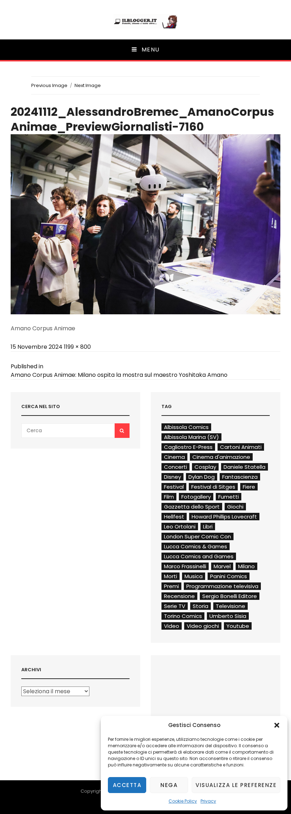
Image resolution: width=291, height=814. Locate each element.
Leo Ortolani (180, 526)
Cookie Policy (183, 801)
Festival (174, 486)
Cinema (174, 457)
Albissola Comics (186, 427)
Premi (171, 586)
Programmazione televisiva (222, 586)
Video (171, 626)
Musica (194, 576)
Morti (170, 576)
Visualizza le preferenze (236, 785)
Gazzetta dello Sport (192, 506)
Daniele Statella (244, 467)
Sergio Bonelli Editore (229, 596)
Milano (246, 566)
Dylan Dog (201, 477)
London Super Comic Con (197, 536)
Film (169, 496)
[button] (276, 725)
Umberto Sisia (227, 616)
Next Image (88, 85)
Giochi (235, 506)
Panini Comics (228, 576)
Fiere (249, 486)
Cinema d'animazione (221, 457)
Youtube (237, 626)
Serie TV (174, 606)
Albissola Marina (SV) (191, 437)
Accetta (127, 785)
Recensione (179, 596)
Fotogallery (196, 496)
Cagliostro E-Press (188, 447)
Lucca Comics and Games (199, 556)
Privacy (208, 801)
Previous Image (49, 85)
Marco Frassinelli (185, 566)
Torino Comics (183, 616)
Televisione (230, 606)
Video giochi (203, 626)
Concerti (175, 467)
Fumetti (228, 496)
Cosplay (205, 467)
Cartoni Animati (241, 447)
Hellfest (174, 516)
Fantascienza (240, 477)
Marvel (222, 566)
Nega (168, 785)
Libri (208, 526)
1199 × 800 (77, 347)
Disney (172, 477)
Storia (200, 606)
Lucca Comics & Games (195, 546)
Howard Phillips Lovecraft (224, 516)
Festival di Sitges (213, 486)
